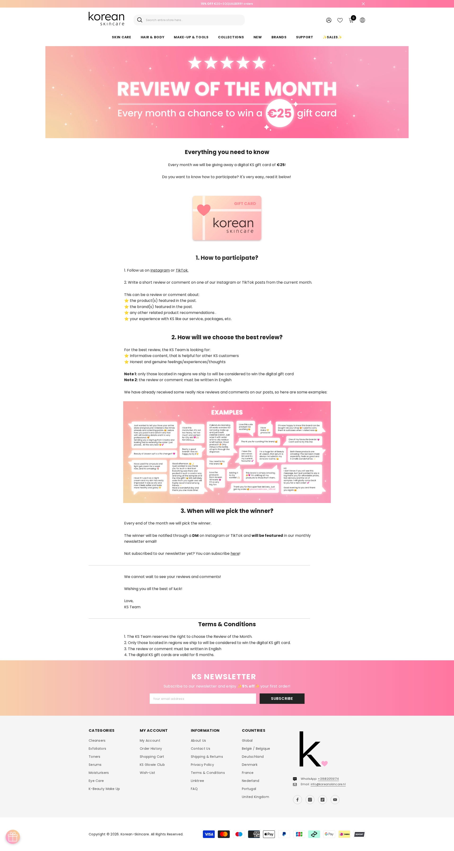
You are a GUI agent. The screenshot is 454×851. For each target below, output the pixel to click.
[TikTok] (322, 799)
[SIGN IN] (329, 20)
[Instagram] (310, 799)
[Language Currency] (362, 20)
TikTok (182, 270)
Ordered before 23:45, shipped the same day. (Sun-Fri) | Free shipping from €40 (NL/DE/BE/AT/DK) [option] (227, 4)
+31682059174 (328, 779)
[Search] (189, 20)
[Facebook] (297, 799)
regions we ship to (194, 374)
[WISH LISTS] (340, 19)
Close (363, 4)
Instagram (160, 270)
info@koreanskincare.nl (328, 784)
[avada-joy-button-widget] (13, 836)
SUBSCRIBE (282, 698)
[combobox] (193, 20)
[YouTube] (335, 799)
